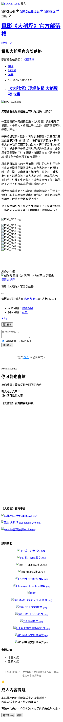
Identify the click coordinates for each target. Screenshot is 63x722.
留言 (35, 298)
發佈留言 (7, 345)
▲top (4, 318)
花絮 (25, 312)
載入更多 (7, 324)
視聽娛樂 (29, 59)
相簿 (10, 66)
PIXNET (15, 672)
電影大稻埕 (8, 279)
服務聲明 (36, 675)
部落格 (12, 70)
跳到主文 (6, 43)
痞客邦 (28, 298)
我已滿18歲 (8, 715)
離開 (19, 715)
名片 (10, 74)
